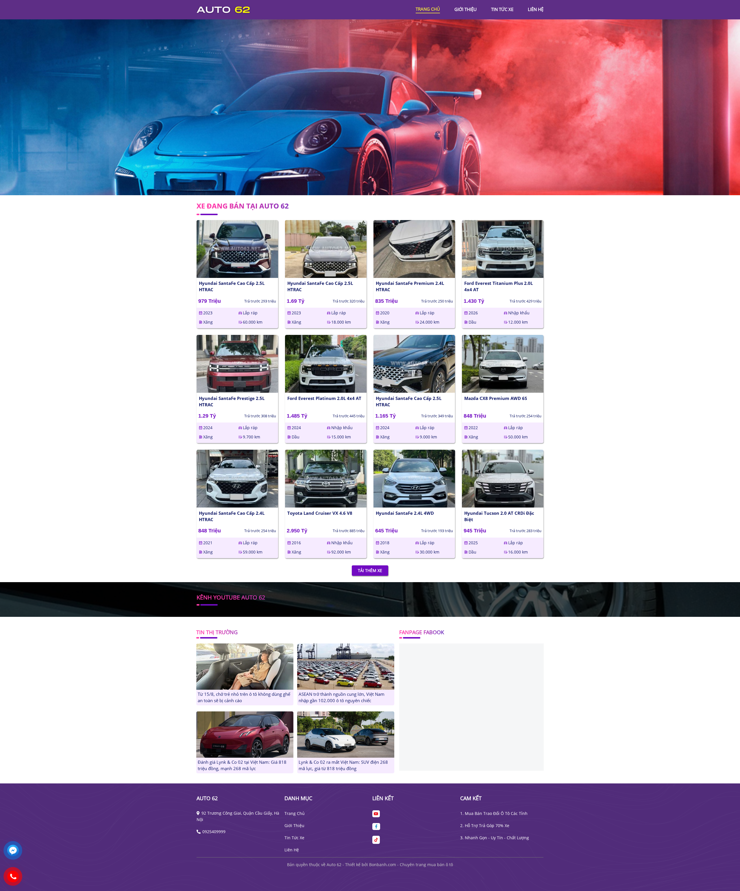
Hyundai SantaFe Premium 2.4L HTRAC (410, 286)
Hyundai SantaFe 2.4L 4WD (405, 513)
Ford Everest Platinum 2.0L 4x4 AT (324, 398)
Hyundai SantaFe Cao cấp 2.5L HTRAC (231, 286)
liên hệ (535, 9)
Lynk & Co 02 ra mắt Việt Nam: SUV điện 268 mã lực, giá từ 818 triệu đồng (343, 765)
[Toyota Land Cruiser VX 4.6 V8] (326, 479)
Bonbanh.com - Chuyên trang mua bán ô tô (411, 864)
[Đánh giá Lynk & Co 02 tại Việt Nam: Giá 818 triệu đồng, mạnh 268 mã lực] (244, 734)
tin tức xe (502, 9)
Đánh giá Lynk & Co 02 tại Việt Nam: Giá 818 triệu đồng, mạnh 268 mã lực (242, 765)
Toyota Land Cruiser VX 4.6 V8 (319, 513)
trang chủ (428, 9)
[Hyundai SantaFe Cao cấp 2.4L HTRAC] (237, 479)
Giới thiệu (294, 825)
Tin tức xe (294, 837)
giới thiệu (465, 9)
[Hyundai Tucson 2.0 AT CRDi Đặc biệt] (502, 479)
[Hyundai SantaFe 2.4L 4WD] (414, 479)
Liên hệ (291, 850)
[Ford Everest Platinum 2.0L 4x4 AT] (326, 364)
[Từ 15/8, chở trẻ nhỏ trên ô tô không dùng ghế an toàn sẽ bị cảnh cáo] (244, 666)
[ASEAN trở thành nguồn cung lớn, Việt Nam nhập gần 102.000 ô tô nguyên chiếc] (345, 666)
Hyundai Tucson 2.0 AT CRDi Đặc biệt (499, 516)
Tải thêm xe (370, 570)
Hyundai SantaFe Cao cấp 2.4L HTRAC (231, 516)
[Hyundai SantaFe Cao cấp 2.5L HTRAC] (237, 249)
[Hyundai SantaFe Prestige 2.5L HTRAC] (237, 364)
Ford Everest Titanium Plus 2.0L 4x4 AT (498, 286)
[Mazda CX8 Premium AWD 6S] (502, 364)
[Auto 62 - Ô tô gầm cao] (228, 9)
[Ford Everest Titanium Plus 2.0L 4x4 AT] (502, 249)
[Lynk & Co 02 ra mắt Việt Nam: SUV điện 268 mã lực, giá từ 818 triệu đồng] (345, 734)
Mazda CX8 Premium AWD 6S (495, 398)
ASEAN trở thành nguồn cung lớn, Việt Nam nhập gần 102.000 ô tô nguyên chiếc (341, 697)
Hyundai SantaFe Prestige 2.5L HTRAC (231, 401)
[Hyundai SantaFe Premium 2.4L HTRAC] (414, 249)
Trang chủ (294, 813)
